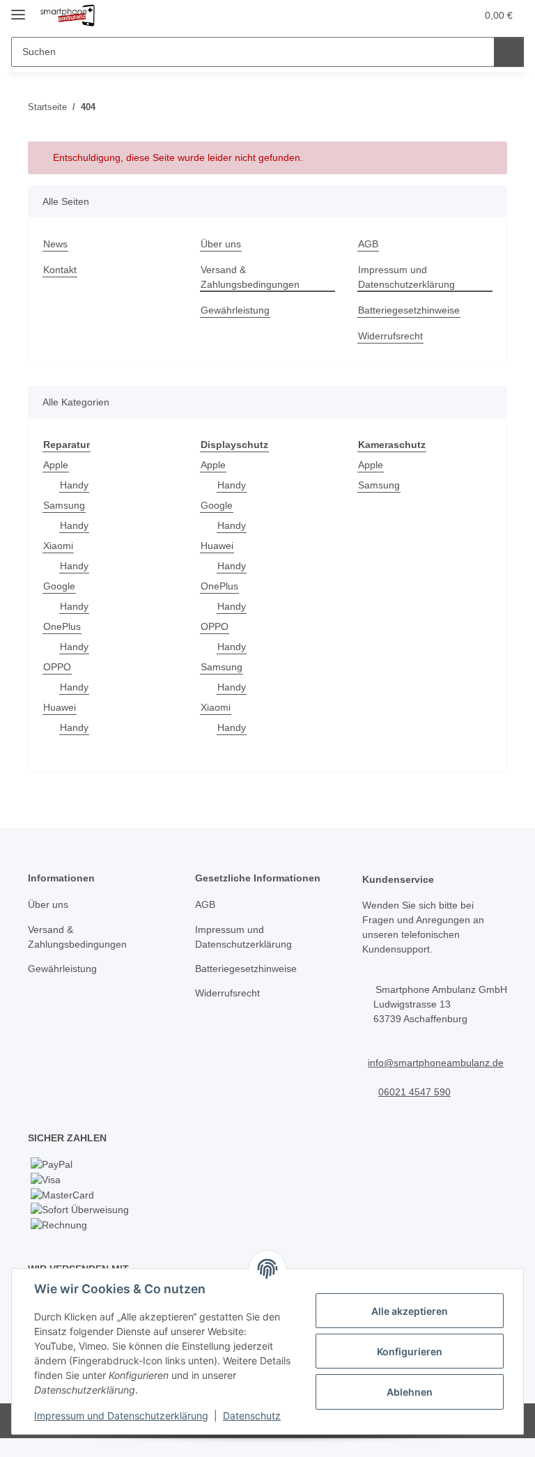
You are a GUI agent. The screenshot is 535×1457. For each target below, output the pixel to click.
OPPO (57, 666)
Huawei (59, 707)
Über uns (221, 243)
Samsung (64, 505)
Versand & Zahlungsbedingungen (250, 277)
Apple (55, 464)
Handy (74, 485)
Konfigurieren (409, 1351)
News (55, 243)
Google (59, 586)
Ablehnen (410, 1392)
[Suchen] (509, 52)
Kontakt (60, 269)
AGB (368, 243)
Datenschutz (252, 1415)
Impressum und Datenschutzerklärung (121, 1415)
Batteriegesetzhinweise (409, 310)
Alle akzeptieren (409, 1311)
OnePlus (62, 626)
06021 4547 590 (414, 1091)
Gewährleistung (235, 310)
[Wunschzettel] (438, 15)
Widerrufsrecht (390, 335)
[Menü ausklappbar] (18, 8)
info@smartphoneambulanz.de (436, 1062)
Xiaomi (58, 545)
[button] (410, 15)
